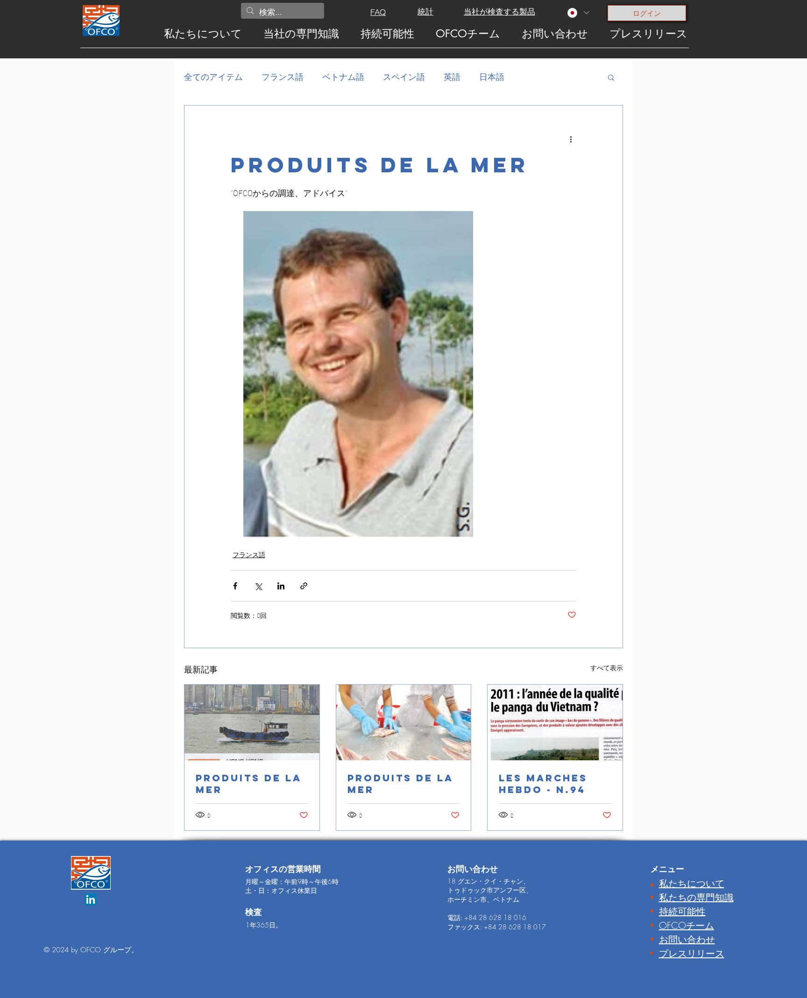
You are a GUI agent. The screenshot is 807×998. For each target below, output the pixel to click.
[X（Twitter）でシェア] (258, 585)
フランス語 (283, 76)
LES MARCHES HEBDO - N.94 (543, 783)
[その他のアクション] (570, 139)
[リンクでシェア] (303, 585)
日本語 (491, 76)
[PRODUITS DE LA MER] (251, 722)
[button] (611, 77)
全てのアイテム (213, 76)
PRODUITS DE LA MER (249, 783)
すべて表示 (606, 667)
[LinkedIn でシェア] (280, 585)
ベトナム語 (343, 76)
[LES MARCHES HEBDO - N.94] (555, 722)
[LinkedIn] (91, 899)
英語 (452, 76)
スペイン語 (404, 76)
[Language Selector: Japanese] (578, 13)
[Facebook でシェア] (235, 585)
